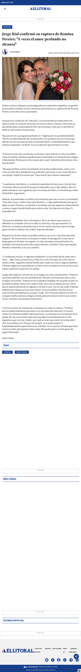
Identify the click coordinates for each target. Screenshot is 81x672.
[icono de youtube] (46, 660)
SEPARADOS (7, 27)
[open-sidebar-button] (5, 8)
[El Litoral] (40, 8)
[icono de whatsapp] (64, 660)
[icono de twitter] (52, 660)
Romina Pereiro (21, 352)
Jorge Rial (7, 352)
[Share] (76, 657)
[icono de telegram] (71, 660)
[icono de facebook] (58, 660)
